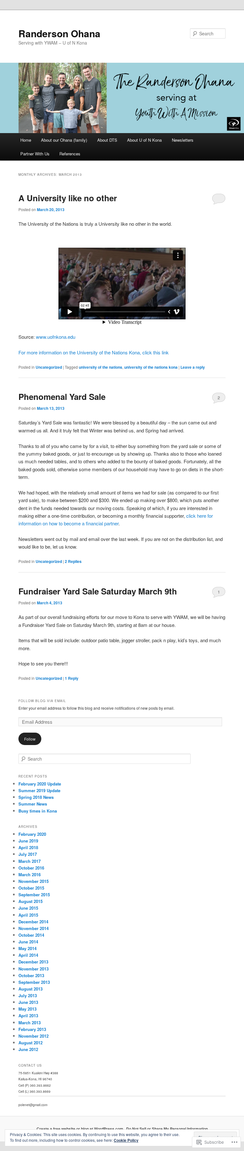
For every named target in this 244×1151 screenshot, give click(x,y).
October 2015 (31, 888)
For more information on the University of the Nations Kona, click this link (93, 352)
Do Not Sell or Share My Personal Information (167, 1129)
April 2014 (28, 955)
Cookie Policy (126, 1140)
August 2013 (30, 989)
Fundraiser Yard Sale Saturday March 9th (97, 591)
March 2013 (29, 1023)
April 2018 (28, 847)
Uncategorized (49, 367)
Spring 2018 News (36, 797)
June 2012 (28, 1049)
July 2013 (27, 995)
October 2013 (31, 975)
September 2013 (34, 982)
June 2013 (28, 1002)
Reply (71, 678)
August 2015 (30, 901)
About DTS (107, 140)
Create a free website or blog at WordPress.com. (80, 1129)
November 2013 (33, 969)
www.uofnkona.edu (55, 336)
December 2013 (33, 962)
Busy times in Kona (37, 811)
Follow (30, 739)
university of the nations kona (151, 367)
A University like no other (67, 198)
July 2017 (27, 854)
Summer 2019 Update (39, 790)
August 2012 (30, 1043)
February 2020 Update (39, 784)
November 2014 (33, 928)
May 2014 (27, 948)
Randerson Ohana (59, 33)
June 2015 (28, 908)
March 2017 (29, 861)
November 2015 (33, 881)
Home (25, 140)
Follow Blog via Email (42, 701)
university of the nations (100, 367)
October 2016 (31, 868)
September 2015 (34, 895)
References (69, 154)
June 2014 (28, 942)
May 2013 (27, 1009)
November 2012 (33, 1036)
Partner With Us (35, 154)
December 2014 (33, 922)
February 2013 (32, 1029)
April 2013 (28, 1015)
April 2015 (28, 915)
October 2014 (31, 935)
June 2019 (28, 841)
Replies (73, 561)
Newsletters (182, 140)
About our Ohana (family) (64, 140)
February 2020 (32, 834)
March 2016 (29, 874)
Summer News (32, 804)
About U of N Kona (144, 140)
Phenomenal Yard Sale (61, 396)
